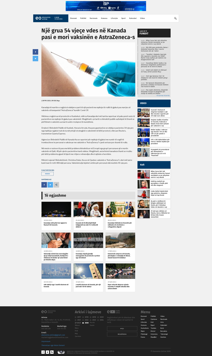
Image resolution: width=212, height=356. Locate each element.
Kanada (47, 174)
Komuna (104, 18)
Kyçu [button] (122, 328)
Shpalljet (154, 337)
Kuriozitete (145, 328)
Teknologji (164, 334)
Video (142, 18)
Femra (143, 337)
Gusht (92, 325)
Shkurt (77, 325)
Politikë (83, 18)
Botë (162, 328)
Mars (77, 328)
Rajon (143, 331)
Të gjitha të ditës (162, 95)
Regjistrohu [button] (122, 334)
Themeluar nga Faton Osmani (53, 345)
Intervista (154, 334)
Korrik (92, 322)
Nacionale (93, 18)
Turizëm (153, 328)
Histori (153, 331)
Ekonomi (73, 18)
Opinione (154, 319)
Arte (162, 322)
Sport (123, 18)
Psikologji (144, 334)
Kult (152, 322)
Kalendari (133, 18)
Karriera (163, 337)
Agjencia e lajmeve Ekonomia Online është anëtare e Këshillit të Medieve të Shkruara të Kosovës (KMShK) (90, 352)
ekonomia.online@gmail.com (53, 335)
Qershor (78, 336)
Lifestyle (114, 18)
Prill (76, 331)
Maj (76, 333)
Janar (77, 322)
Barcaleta (163, 331)
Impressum (45, 341)
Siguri (152, 325)
